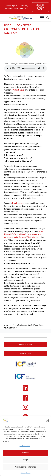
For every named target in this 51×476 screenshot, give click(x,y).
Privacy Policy (25, 473)
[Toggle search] (47, 17)
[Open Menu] (42, 17)
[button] (47, 420)
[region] (17, 7)
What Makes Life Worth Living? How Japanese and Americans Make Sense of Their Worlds (23, 234)
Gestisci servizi (25, 446)
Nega (25, 459)
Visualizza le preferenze (25, 467)
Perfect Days (18, 89)
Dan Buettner (18, 203)
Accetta (25, 452)
